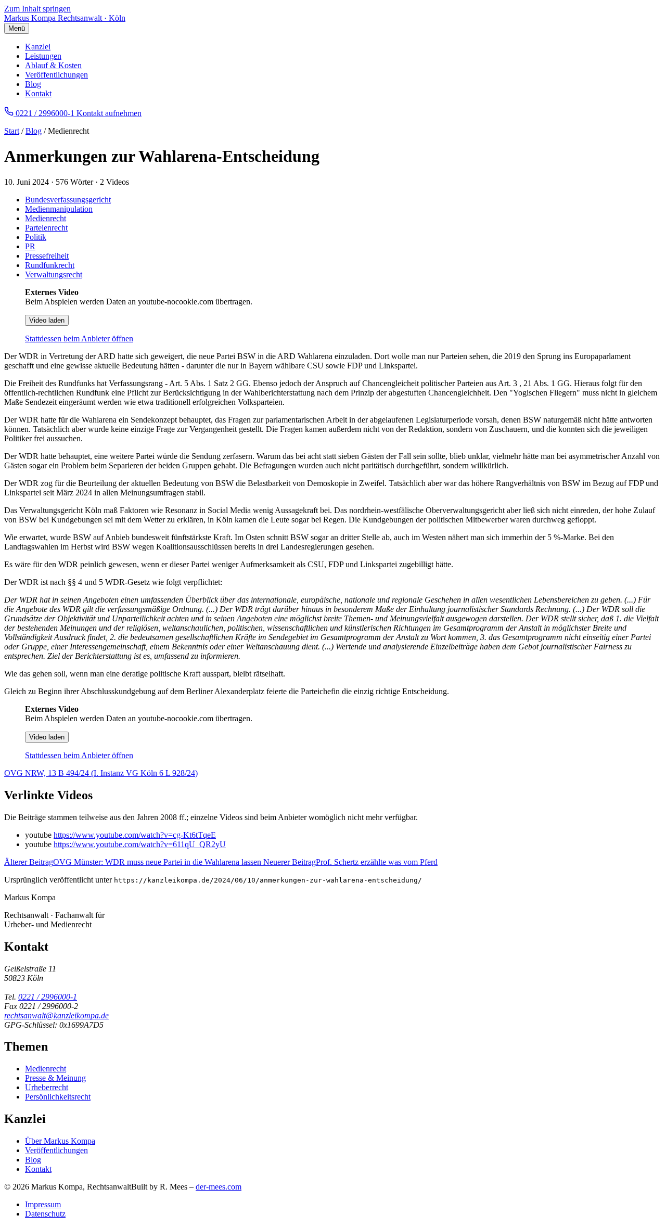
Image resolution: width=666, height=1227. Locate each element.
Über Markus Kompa (60, 1140)
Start (11, 130)
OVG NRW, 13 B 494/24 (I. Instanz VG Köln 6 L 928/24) (101, 773)
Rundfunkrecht (49, 265)
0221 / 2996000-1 (47, 996)
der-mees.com (218, 1186)
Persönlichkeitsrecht (58, 1096)
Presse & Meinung (55, 1077)
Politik (35, 237)
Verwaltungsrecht (53, 274)
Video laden (47, 320)
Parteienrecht (46, 227)
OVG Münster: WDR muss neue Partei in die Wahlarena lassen (133, 862)
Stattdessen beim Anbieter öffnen (79, 338)
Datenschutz (45, 1213)
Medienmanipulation (59, 208)
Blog (33, 84)
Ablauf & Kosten (53, 65)
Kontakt (38, 93)
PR (30, 246)
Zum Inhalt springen (37, 8)
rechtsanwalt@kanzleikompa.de (56, 1015)
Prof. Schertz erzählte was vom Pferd (350, 862)
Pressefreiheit (47, 255)
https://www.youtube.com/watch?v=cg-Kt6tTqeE (135, 834)
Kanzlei (37, 46)
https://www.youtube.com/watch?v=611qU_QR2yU (140, 844)
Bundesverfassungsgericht (68, 199)
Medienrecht (45, 218)
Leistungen (43, 56)
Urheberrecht (46, 1087)
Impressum (43, 1204)
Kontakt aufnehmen (109, 113)
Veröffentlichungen (56, 74)
